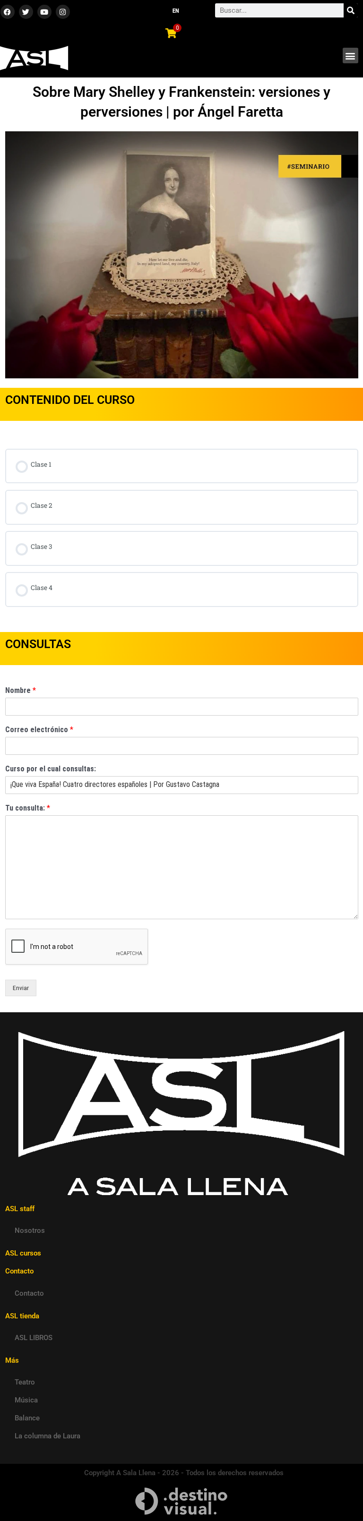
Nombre (20, 690)
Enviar (21, 987)
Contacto (29, 1293)
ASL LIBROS (33, 1337)
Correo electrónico (39, 729)
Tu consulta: (27, 807)
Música (26, 1400)
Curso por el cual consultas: (50, 768)
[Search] (351, 10)
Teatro (25, 1382)
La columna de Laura (47, 1436)
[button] (350, 55)
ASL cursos (23, 1253)
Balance (27, 1418)
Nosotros (30, 1230)
